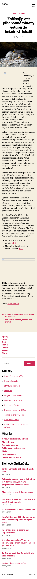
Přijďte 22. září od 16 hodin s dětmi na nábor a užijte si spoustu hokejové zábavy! (18, 520)
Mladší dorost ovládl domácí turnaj (17, 492)
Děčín (5, 4)
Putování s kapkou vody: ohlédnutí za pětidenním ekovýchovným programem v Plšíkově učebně (18, 482)
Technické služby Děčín (14, 415)
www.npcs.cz (13, 304)
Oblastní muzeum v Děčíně (15, 410)
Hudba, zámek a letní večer (14, 563)
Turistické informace (11, 457)
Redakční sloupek (10, 445)
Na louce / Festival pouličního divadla (18, 509)
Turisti (15, 14)
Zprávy (22, 14)
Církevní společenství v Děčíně (15, 439)
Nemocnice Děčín (11, 405)
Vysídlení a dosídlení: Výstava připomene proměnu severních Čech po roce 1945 (18, 543)
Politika (5, 350)
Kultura (5, 345)
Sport (4, 339)
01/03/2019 (20, 37)
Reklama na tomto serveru (13, 448)
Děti (4, 342)
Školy (4, 451)
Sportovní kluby (9, 454)
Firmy (4, 353)
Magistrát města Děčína (14, 395)
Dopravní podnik (11, 381)
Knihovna (8, 391)
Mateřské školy (9, 442)
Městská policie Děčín (13, 400)
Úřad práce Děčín (11, 420)
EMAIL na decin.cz (12, 386)
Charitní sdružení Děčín (13, 376)
